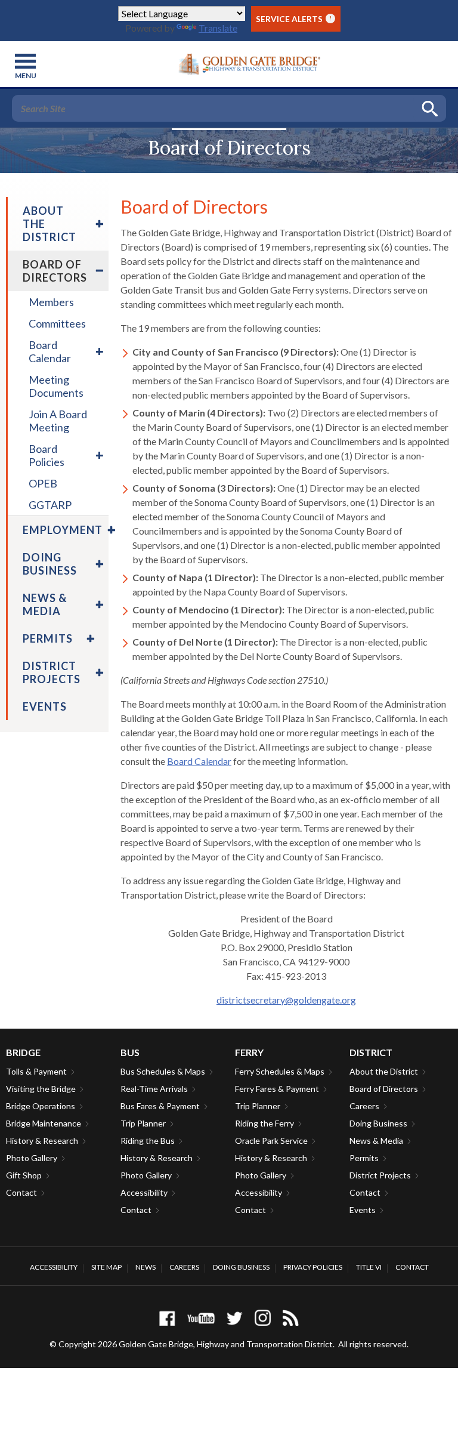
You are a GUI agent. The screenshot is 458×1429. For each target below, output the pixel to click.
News (145, 1267)
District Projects (380, 1175)
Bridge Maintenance (43, 1123)
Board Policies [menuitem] (46, 455)
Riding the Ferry (264, 1123)
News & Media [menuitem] (45, 604)
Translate (218, 27)
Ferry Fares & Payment (277, 1089)
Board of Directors (383, 1089)
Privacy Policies (312, 1267)
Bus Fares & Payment (160, 1106)
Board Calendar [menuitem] (50, 351)
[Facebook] (167, 1318)
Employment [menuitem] (63, 529)
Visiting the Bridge (41, 1089)
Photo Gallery (31, 1158)
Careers (364, 1106)
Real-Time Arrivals (154, 1089)
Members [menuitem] (51, 301)
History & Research (42, 1140)
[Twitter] (235, 1318)
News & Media (376, 1140)
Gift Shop (24, 1175)
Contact (21, 1192)
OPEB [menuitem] (43, 483)
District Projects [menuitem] (52, 672)
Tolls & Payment (36, 1071)
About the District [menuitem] (49, 223)
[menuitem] (98, 224)
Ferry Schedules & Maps (279, 1071)
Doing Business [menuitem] (50, 564)
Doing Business (378, 1123)
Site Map (106, 1267)
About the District (383, 1071)
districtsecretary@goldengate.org (286, 999)
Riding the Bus (147, 1140)
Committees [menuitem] (57, 323)
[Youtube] (201, 1318)
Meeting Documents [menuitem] (56, 386)
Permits (364, 1158)
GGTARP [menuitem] (50, 504)
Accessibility (144, 1192)
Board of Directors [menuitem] (55, 271)
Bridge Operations (40, 1106)
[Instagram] (263, 1318)
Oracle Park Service (271, 1140)
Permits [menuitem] (48, 638)
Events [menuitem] (45, 706)
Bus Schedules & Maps (162, 1071)
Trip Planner (143, 1123)
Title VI (369, 1267)
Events (362, 1210)
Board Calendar (199, 761)
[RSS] (291, 1318)
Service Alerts (294, 19)
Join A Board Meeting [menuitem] (58, 421)
